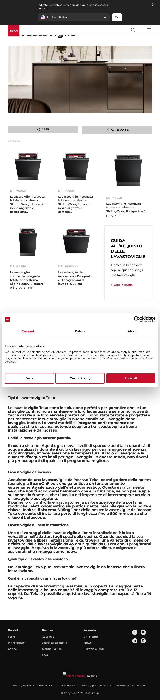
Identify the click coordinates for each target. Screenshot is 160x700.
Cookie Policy (44, 685)
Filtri (45, 129)
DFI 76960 (18, 191)
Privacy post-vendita (95, 685)
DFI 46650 (114, 198)
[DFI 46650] (128, 171)
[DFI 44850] (28, 243)
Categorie (120, 130)
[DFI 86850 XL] (76, 243)
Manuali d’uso (52, 648)
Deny (29, 378)
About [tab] (132, 331)
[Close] (153, 4)
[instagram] (143, 640)
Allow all (130, 378)
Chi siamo (91, 636)
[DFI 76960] (28, 167)
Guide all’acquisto (54, 642)
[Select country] (140, 30)
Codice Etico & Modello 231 (129, 685)
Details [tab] (80, 331)
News (88, 642)
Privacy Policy (22, 685)
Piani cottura (16, 642)
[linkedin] (135, 640)
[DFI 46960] (76, 167)
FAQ (45, 654)
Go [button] (117, 17)
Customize (77, 378)
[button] (74, 17)
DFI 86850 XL (68, 266)
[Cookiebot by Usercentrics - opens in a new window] (137, 319)
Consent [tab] (27, 331)
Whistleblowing (67, 685)
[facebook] (135, 632)
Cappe (12, 648)
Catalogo (48, 636)
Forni (11, 636)
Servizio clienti (94, 648)
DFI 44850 (18, 266)
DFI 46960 (66, 191)
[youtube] (143, 632)
